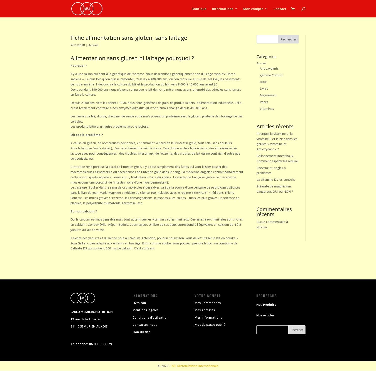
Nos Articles (265, 315)
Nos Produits (266, 304)
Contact (280, 9)
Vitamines (267, 109)
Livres (264, 88)
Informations (222, 9)
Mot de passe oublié (210, 325)
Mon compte (253, 9)
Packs (264, 102)
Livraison (139, 303)
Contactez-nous (145, 325)
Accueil (93, 45)
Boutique (199, 9)
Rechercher (288, 39)
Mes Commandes (208, 303)
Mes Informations (208, 317)
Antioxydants (269, 68)
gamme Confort (271, 75)
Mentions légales (145, 310)
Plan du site (141, 332)
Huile (263, 82)
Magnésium (268, 95)
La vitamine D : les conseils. (276, 179)
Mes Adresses (205, 310)
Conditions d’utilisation (150, 317)
